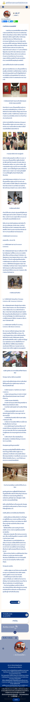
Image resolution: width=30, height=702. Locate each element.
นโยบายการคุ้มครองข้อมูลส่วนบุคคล (15, 665)
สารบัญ (15, 620)
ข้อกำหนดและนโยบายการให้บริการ (15, 667)
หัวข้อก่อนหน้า (14, 602)
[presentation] (3, 649)
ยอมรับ (16, 700)
